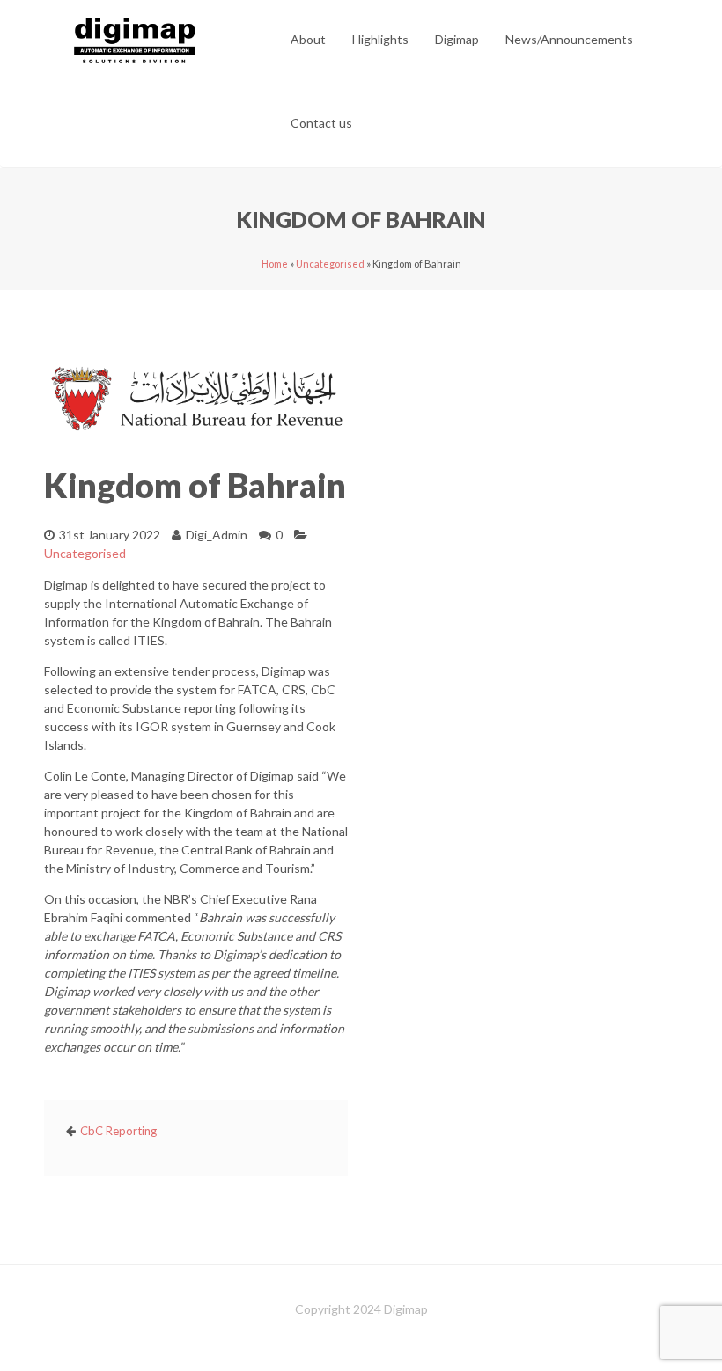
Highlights (380, 39)
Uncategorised (330, 263)
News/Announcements (569, 39)
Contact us (321, 122)
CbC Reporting (118, 1131)
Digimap (457, 39)
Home (275, 263)
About (308, 39)
